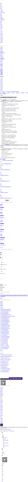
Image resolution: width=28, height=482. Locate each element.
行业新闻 (1, 39)
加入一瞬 (1, 35)
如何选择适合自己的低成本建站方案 (5, 309)
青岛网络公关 (4, 93)
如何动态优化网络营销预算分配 (5, 321)
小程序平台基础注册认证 (4, 343)
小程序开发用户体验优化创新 (4, 347)
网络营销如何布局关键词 (4, 365)
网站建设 (1, 48)
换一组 (2, 293)
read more (1, 301)
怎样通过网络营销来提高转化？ (5, 371)
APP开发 (1, 51)
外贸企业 (1, 405)
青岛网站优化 (18, 92)
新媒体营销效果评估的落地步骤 (5, 328)
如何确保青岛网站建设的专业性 (15, 91)
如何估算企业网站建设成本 (4, 313)
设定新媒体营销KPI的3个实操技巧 (5, 325)
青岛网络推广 (13, 92)
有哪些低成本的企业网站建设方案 (5, 310)
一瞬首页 (1, 5)
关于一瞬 (1, 67)
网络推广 (1, 15)
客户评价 (1, 28)
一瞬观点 (1, 88)
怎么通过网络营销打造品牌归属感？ (5, 368)
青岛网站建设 (4, 92)
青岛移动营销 (22, 92)
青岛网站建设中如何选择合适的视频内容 (8, 160)
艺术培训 (1, 402)
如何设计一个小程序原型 (4, 344)
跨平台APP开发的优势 (3, 340)
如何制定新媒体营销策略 (4, 329)
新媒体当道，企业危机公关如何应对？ (6, 359)
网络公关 (1, 61)
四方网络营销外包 (2, 296)
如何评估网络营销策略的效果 (4, 320)
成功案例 (1, 24)
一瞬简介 (1, 31)
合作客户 (1, 27)
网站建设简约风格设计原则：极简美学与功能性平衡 (7, 316)
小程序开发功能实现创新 (4, 348)
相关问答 (1, 42)
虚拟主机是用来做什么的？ (4, 362)
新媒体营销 (1, 305)
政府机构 (1, 401)
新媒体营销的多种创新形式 (4, 332)
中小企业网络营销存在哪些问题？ (5, 370)
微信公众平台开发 (2, 12)
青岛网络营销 (8, 92)
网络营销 (1, 391)
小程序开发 (1, 11)
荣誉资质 (1, 34)
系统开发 (1, 8)
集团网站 (1, 406)
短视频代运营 (2, 18)
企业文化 (1, 69)
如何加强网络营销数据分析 (4, 324)
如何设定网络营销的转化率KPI (5, 317)
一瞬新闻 (1, 38)
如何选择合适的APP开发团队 (4, 337)
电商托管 (1, 21)
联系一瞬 (1, 71)
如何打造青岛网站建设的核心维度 (7, 163)
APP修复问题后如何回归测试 (4, 333)
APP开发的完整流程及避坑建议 (5, 336)
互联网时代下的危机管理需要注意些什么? (6, 356)
